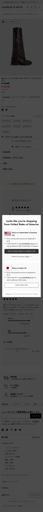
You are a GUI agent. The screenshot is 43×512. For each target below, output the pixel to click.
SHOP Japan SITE (21, 285)
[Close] (38, 217)
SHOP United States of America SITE (21, 251)
